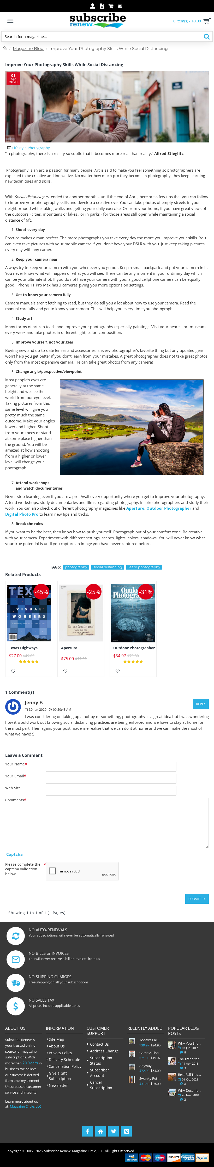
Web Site (13, 788)
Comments (14, 800)
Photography (39, 147)
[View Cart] (206, 21)
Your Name (15, 764)
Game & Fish (149, 1053)
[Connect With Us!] (100, 1131)
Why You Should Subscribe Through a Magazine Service (190, 1043)
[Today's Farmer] (132, 1041)
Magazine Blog (28, 48)
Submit (194, 898)
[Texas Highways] (29, 613)
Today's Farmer (151, 1040)
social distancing (107, 567)
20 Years (30, 1062)
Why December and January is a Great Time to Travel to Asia (190, 1090)
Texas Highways (23, 648)
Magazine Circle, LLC (25, 1106)
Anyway (145, 1066)
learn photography (144, 567)
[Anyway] (132, 1067)
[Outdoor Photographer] (133, 613)
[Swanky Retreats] (132, 1079)
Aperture (135, 508)
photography (76, 567)
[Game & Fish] (132, 1054)
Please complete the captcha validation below (22, 869)
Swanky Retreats (151, 1078)
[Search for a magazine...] (206, 36)
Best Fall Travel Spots (190, 1074)
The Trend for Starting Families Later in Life (190, 1059)
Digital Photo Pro (21, 514)
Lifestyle (19, 147)
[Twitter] (113, 1131)
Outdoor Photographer (168, 508)
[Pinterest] (126, 1131)
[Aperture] (81, 613)
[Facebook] (87, 1131)
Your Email (14, 776)
